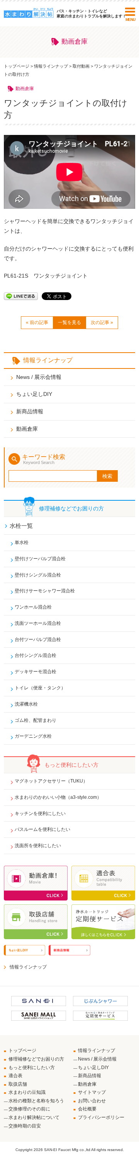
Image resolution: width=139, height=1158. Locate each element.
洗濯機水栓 (26, 704)
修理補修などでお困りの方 (36, 1059)
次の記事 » (102, 322)
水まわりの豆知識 (27, 1092)
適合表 (15, 1075)
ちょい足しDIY (34, 394)
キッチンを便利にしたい (40, 813)
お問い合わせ (92, 1100)
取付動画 (81, 66)
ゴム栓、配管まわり (35, 720)
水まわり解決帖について (33, 1117)
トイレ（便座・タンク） (40, 688)
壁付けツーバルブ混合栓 (40, 558)
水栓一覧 (21, 525)
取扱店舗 (17, 1084)
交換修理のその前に (29, 1109)
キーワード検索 (43, 459)
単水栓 (22, 542)
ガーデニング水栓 (33, 736)
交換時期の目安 (24, 1126)
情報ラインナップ (51, 66)
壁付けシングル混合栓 (38, 575)
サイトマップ (92, 1092)
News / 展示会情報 (38, 377)
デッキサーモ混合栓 (35, 671)
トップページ (16, 66)
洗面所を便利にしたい (38, 845)
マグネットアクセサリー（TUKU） (51, 781)
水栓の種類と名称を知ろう (36, 1100)
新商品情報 (29, 411)
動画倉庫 (27, 429)
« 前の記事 (37, 322)
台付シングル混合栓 (35, 655)
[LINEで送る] (21, 295)
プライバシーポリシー (101, 1117)
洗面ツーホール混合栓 (38, 623)
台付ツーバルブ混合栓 (38, 639)
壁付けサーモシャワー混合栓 (45, 590)
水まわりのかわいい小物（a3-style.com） (58, 797)
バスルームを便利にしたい (42, 829)
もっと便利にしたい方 (31, 1067)
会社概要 (87, 1109)
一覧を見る (69, 322)
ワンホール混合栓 (33, 607)
